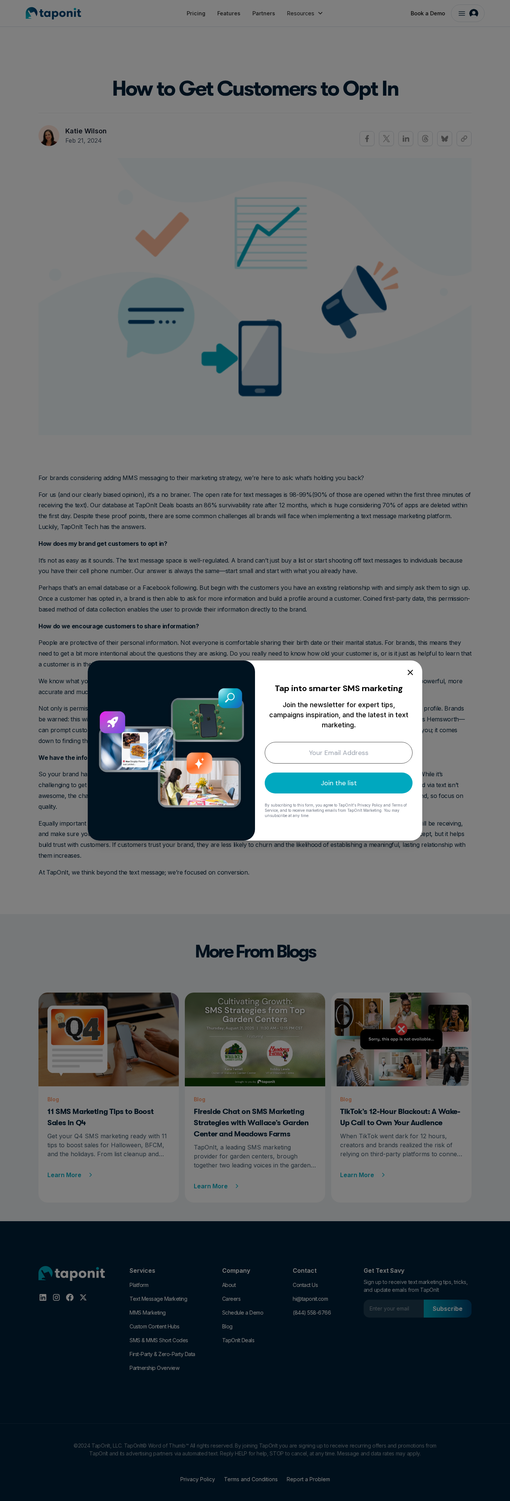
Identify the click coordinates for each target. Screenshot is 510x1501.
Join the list (339, 783)
